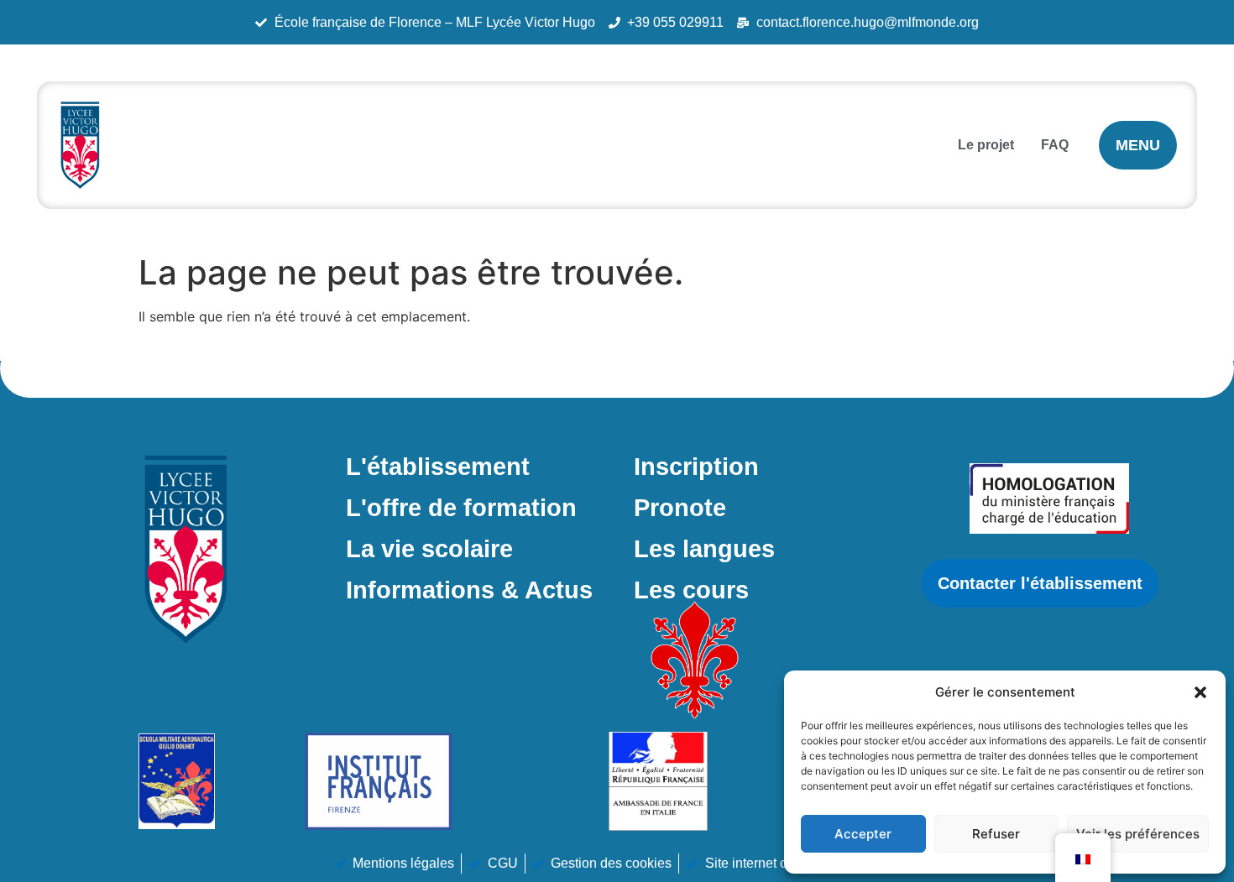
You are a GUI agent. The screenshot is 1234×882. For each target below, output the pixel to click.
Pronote (680, 507)
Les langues (704, 548)
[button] (1200, 692)
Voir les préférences (1138, 834)
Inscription (696, 466)
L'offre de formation (461, 507)
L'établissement (438, 466)
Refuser (996, 834)
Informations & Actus (469, 590)
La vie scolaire (429, 548)
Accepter (863, 834)
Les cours (691, 590)
